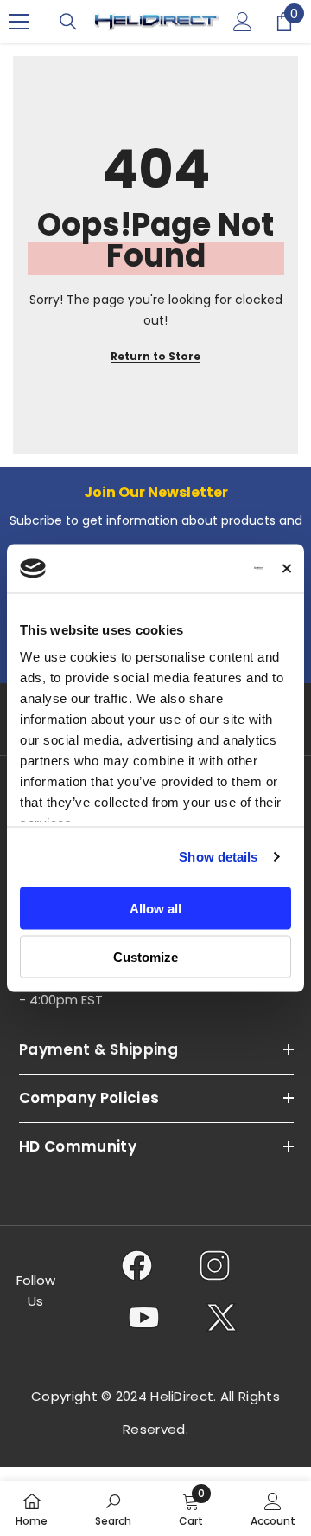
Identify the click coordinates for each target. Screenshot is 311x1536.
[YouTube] (143, 1317)
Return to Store (155, 356)
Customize (145, 957)
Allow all (155, 907)
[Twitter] (221, 1317)
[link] (113, 1508)
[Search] (68, 21)
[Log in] (242, 21)
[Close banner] (286, 568)
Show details (218, 856)
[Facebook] (137, 1265)
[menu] (19, 21)
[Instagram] (214, 1265)
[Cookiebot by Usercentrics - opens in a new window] (195, 569)
